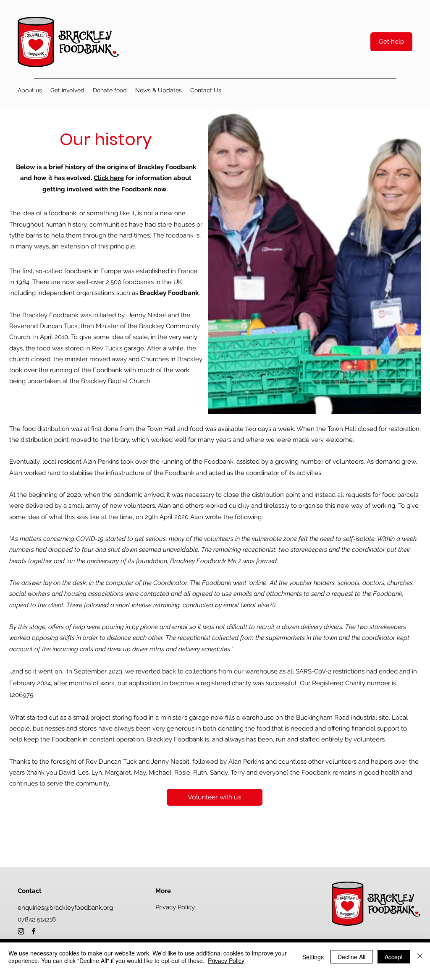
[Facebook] (33, 931)
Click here (109, 178)
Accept (394, 957)
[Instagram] (21, 931)
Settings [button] (313, 957)
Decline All (351, 957)
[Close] (420, 956)
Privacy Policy (226, 960)
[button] (29, 90)
